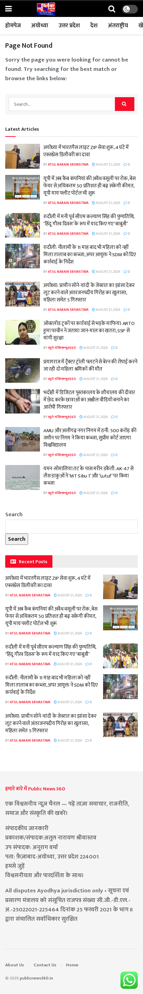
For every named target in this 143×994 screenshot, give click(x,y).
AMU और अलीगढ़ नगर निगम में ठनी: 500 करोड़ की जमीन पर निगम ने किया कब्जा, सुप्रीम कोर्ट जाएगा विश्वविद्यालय (89, 437)
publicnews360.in (36, 978)
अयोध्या (39, 25)
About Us (14, 965)
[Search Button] (111, 9)
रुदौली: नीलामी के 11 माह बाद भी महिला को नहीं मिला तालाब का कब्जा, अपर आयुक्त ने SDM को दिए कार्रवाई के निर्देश (89, 254)
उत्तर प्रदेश (69, 25)
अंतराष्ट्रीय (118, 25)
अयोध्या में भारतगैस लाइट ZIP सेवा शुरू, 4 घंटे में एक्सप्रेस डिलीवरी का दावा (86, 151)
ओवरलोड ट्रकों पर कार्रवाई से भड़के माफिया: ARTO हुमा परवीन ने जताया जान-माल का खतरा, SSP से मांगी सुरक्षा (88, 330)
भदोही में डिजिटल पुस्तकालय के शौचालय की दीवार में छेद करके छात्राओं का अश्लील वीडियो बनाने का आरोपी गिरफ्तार (89, 399)
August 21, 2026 (107, 164)
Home (72, 965)
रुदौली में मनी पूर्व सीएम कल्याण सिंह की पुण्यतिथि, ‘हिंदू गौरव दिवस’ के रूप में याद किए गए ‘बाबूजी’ (88, 220)
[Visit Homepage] (45, 9)
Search (14, 514)
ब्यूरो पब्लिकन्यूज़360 (62, 348)
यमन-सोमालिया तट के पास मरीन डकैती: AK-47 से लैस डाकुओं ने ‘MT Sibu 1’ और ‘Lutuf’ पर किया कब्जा (88, 475)
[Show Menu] (8, 9)
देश (94, 25)
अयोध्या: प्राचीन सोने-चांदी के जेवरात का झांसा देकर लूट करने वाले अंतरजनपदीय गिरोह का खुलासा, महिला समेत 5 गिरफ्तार (89, 292)
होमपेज (13, 25)
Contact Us (45, 965)
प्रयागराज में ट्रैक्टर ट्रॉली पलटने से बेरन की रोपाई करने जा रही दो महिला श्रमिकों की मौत (90, 365)
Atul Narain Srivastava (68, 164)
